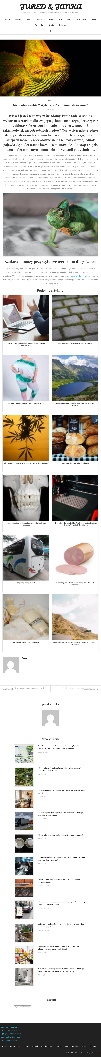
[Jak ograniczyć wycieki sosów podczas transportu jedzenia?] (24, 843)
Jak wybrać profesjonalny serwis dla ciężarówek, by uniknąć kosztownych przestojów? (60, 814)
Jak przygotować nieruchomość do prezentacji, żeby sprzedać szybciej (61, 791)
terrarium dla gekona (79, 276)
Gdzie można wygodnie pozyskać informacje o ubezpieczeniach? (80, 689)
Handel (51, 19)
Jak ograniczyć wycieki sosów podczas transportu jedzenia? (60, 835)
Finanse (39, 19)
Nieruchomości (65, 19)
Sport (93, 19)
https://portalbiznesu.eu (9, 1027)
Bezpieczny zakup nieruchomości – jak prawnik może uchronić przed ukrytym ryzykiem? (61, 858)
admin (24, 658)
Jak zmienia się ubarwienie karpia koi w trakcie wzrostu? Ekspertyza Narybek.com (59, 769)
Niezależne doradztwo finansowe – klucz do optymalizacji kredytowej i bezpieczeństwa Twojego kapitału (60, 747)
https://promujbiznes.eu (9, 1030)
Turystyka (39, 25)
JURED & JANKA (50, 6)
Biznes (18, 19)
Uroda (51, 25)
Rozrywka (81, 19)
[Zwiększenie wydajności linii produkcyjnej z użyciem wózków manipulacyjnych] (24, 932)
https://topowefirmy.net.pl (10, 1034)
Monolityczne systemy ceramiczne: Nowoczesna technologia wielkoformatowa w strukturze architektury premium (61, 970)
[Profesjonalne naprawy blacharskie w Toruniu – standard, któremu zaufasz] (24, 888)
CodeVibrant (96, 1053)
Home (7, 19)
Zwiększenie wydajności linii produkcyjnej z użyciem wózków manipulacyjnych (61, 925)
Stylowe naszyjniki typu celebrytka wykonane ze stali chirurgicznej (23, 689)
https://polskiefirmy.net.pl (10, 1037)
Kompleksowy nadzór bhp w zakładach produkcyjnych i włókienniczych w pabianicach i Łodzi (59, 947)
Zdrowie (62, 25)
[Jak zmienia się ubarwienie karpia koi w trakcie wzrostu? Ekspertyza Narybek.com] (24, 776)
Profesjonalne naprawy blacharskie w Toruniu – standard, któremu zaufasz (60, 880)
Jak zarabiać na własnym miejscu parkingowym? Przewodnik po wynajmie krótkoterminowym (62, 903)
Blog (49, 101)
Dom (28, 19)
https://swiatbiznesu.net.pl (11, 1040)
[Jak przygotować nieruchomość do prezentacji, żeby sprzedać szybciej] (24, 799)
